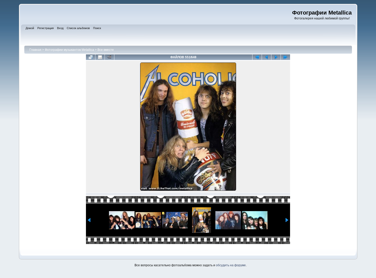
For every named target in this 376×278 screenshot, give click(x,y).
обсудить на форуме (231, 265)
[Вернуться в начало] (257, 57)
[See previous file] (266, 57)
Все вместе (105, 50)
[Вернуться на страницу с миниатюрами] (90, 57)
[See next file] (276, 57)
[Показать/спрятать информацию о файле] (100, 57)
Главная (35, 50)
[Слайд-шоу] (109, 57)
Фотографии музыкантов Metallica (69, 50)
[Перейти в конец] (285, 57)
